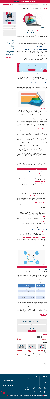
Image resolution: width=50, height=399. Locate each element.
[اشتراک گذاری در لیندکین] (38, 337)
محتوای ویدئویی (13, 28)
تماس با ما (45, 381)
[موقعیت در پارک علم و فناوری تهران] (44, 392)
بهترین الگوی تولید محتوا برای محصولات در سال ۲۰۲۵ (9, 46)
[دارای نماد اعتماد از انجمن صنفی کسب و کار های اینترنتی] (34, 392)
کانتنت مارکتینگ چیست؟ (28, 267)
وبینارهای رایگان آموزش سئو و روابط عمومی (36, 380)
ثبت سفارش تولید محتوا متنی (28, 169)
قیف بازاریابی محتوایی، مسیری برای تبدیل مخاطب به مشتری (9, 52)
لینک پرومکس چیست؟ (26, 385)
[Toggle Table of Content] (32, 47)
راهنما (45, 382)
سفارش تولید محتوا (32, 69)
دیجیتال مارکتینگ (39, 35)
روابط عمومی (30, 328)
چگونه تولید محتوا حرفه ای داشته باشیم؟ (10, 40)
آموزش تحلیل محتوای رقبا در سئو (22, 351)
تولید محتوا (44, 334)
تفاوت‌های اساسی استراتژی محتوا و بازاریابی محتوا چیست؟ (9, 55)
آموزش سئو (28, 378)
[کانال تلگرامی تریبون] (8, 385)
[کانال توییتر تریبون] (3, 385)
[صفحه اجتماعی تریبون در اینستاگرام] (12, 385)
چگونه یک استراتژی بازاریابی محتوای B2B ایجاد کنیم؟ (9, 49)
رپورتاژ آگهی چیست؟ (27, 382)
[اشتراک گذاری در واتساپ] (41, 337)
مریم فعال (27, 30)
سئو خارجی (41, 350)
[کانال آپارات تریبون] (10, 385)
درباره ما (45, 378)
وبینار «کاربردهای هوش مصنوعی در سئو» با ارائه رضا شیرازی (27, 1)
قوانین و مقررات (44, 385)
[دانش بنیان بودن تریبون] (34, 388)
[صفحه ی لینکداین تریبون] (6, 385)
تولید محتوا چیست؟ (27, 387)
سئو (33, 328)
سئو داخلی (18, 350)
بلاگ (37, 378)
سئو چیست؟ (27, 380)
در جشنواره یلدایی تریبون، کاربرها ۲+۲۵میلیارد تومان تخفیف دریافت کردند (33, 395)
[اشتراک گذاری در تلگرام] (39, 337)
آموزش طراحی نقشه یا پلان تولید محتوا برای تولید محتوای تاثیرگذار (9, 43)
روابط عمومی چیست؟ (26, 389)
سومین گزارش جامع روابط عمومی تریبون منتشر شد (15, 395)
